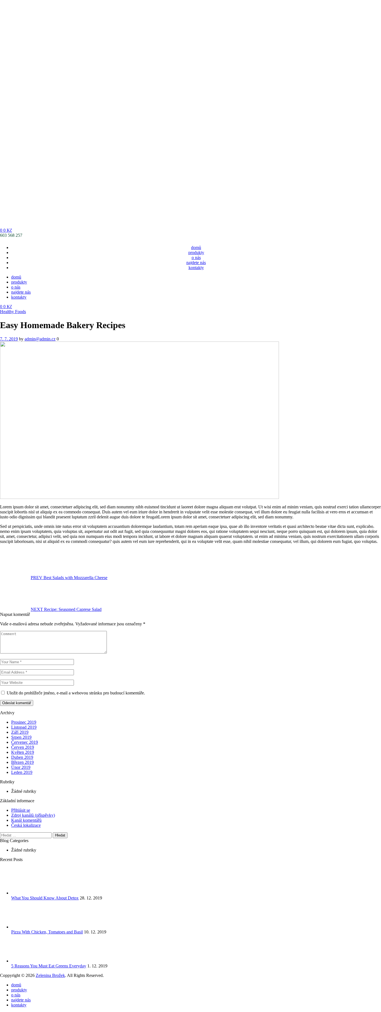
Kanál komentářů (26, 820)
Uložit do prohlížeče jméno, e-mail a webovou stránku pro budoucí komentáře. (76, 693)
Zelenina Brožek (50, 975)
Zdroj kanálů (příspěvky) (33, 815)
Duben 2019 (22, 757)
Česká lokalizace (26, 825)
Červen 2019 (22, 747)
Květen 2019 (22, 752)
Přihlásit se (20, 810)
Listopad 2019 (24, 727)
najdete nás (196, 262)
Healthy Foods (13, 311)
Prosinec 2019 (23, 722)
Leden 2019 (21, 772)
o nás (196, 257)
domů (196, 247)
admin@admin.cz (40, 338)
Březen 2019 (22, 762)
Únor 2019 (20, 767)
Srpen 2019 (21, 737)
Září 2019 (19, 732)
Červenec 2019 (24, 742)
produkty (196, 252)
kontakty (196, 267)
